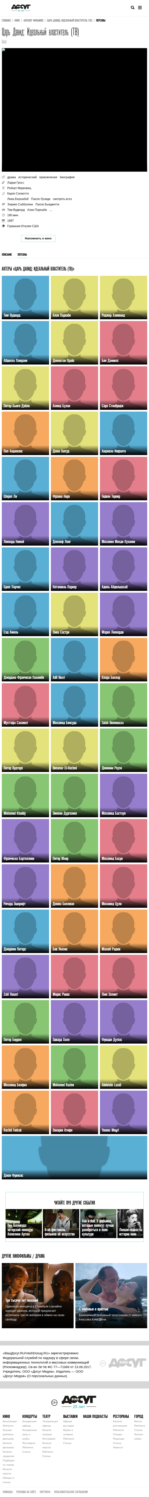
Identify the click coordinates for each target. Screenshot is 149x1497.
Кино (17, 20)
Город (138, 1416)
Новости (118, 1447)
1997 (10, 220)
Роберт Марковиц (19, 188)
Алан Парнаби (37, 209)
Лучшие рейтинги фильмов (8, 1434)
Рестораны (121, 1416)
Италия (26, 226)
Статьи (26, 1451)
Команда (8, 1492)
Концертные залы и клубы (29, 1434)
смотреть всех (62, 198)
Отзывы (117, 1434)
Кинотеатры (10, 1421)
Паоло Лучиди (40, 198)
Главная (6, 20)
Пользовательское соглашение (71, 1492)
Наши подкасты (95, 1416)
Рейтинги (8, 1425)
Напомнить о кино (38, 238)
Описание (7, 254)
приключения (48, 177)
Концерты (29, 1416)
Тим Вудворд (16, 209)
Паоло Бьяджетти (47, 204)
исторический (27, 177)
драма (11, 177)
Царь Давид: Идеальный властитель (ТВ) (69, 20)
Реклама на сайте (26, 1492)
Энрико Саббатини (20, 204)
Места (138, 1421)
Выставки (70, 1416)
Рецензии (118, 1438)
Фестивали (28, 1443)
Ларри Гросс (15, 182)
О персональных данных (47, 1376)
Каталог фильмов (33, 20)
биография (67, 177)
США (35, 226)
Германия (14, 226)
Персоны (22, 254)
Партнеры (45, 1492)
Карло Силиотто (18, 193)
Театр (46, 1416)
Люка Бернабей (18, 198)
